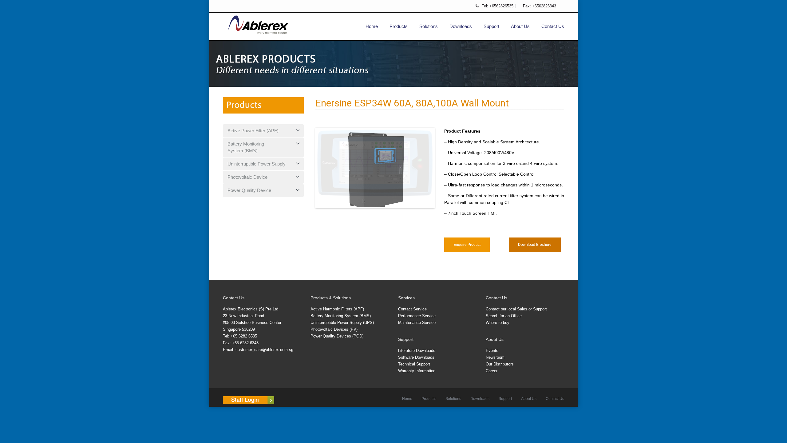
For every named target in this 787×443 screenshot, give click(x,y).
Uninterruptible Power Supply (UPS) (342, 328)
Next (443, 171)
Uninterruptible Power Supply (256, 163)
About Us (520, 26)
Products (399, 26)
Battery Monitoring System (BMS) (245, 147)
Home (372, 26)
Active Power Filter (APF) (253, 130)
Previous (307, 171)
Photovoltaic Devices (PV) (334, 335)
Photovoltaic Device (247, 177)
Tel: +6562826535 (498, 6)
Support (491, 26)
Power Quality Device (249, 190)
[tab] (263, 130)
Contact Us (552, 26)
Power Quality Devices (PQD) (336, 342)
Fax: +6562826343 (539, 6)
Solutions (428, 26)
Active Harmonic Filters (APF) (337, 315)
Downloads (460, 26)
